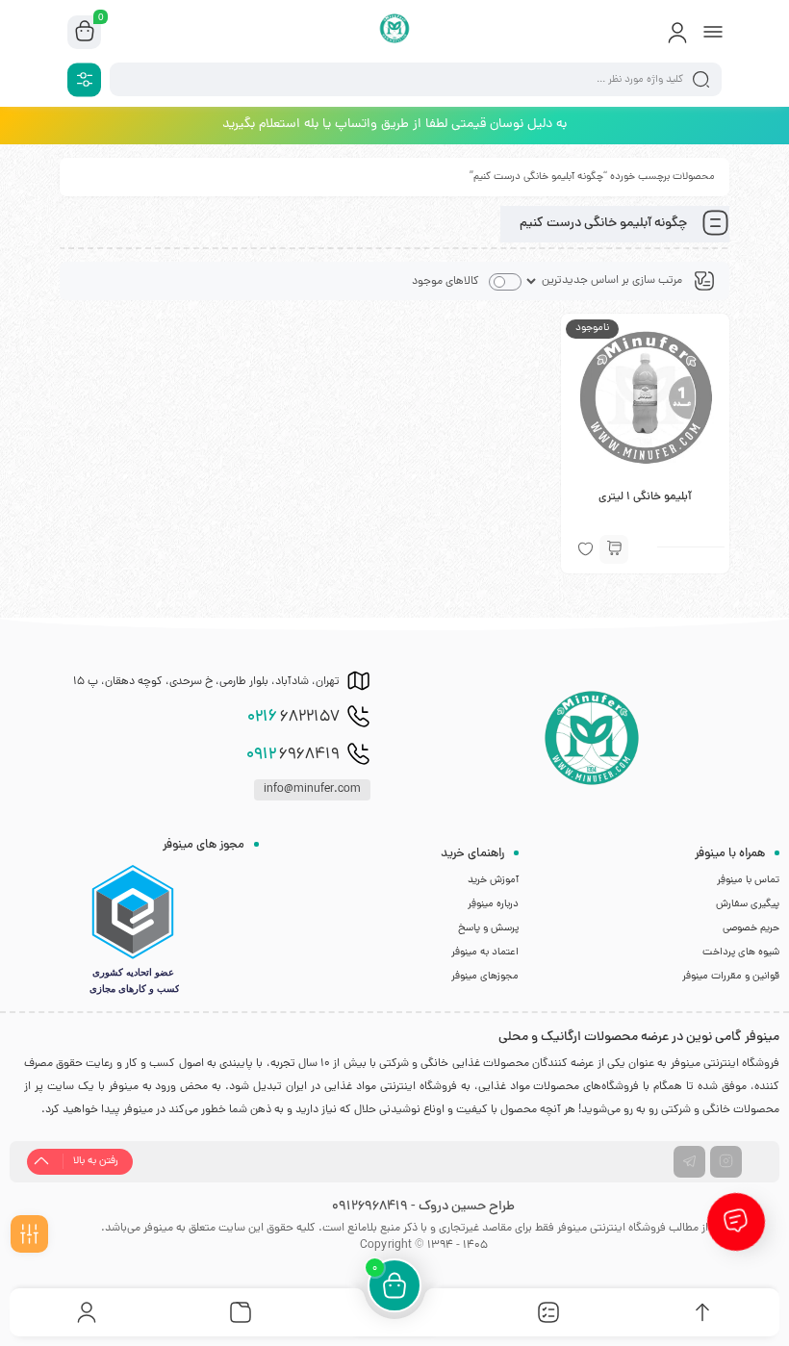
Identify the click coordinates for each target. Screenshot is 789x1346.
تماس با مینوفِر (748, 880)
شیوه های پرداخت (740, 952)
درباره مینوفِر (493, 904)
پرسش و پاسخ (488, 928)
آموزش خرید (493, 880)
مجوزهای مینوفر (485, 976)
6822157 (293, 717)
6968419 (293, 755)
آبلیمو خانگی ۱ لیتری (645, 497)
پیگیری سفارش (747, 904)
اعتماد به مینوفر (485, 952)
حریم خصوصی (751, 928)
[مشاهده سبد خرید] (84, 33)
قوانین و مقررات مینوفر (730, 976)
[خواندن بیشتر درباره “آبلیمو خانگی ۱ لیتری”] (613, 549)
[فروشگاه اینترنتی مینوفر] (395, 31)
